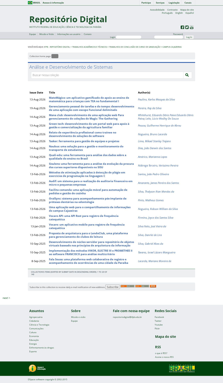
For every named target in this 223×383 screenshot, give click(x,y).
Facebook (159, 317)
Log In (189, 37)
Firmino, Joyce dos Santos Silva (155, 217)
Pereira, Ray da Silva (149, 108)
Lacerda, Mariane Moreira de (154, 261)
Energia (33, 343)
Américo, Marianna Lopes (152, 156)
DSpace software (36, 379)
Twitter (158, 320)
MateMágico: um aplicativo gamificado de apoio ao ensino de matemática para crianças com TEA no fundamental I (89, 99)
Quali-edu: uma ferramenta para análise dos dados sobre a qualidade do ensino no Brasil (87, 156)
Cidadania (34, 320)
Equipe (32, 34)
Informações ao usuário (68, 34)
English (179, 12)
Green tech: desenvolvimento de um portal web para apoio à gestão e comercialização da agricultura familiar (89, 125)
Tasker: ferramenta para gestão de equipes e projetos (84, 141)
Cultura (32, 332)
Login (113, 37)
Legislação (174, 2)
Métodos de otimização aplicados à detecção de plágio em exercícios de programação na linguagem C (87, 174)
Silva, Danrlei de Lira (150, 235)
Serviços (160, 2)
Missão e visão (78, 317)
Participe (146, 2)
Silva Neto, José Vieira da (152, 226)
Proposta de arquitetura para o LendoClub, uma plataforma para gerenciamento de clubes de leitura (88, 234)
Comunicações (36, 328)
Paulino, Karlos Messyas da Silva (156, 99)
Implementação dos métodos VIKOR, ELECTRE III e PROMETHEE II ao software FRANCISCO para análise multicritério (90, 252)
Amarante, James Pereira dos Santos (158, 183)
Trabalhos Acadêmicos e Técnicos (89, 47)
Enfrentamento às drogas (41, 347)
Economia (34, 336)
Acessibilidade (157, 9)
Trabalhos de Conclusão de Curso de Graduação (134, 47)
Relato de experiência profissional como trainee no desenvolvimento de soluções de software (82, 134)
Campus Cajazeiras (172, 47)
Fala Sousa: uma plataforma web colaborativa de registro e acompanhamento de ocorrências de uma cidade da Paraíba (88, 261)
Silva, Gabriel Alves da (150, 243)
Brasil (36, 2)
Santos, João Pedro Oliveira (153, 174)
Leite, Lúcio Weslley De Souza (162, 118)
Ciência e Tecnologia (39, 324)
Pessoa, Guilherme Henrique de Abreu (159, 125)
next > (6, 298)
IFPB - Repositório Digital (57, 47)
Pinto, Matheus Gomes (151, 200)
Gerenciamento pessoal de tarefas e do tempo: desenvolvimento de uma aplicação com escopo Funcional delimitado (91, 108)
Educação (34, 340)
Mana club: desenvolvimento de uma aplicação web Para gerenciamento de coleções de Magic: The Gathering (86, 116)
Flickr (157, 328)
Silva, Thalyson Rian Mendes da (156, 191)
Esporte (33, 351)
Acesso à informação (53, 2)
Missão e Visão (46, 34)
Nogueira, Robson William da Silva (158, 209)
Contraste (172, 9)
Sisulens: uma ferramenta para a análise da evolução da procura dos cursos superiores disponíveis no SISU (91, 165)
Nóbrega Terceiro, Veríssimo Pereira (158, 165)
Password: (178, 34)
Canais (187, 2)
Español (190, 12)
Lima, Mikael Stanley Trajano (154, 141)
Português (167, 12)
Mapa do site (187, 9)
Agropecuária (36, 317)
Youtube (159, 324)
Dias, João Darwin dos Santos (154, 148)
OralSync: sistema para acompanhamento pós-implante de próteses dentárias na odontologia (87, 200)
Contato (87, 34)
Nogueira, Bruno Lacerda (152, 134)
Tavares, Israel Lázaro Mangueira (156, 252)
